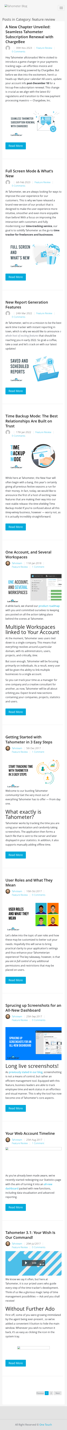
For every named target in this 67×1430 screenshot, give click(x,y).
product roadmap (49, 606)
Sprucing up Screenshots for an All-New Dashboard (33, 1008)
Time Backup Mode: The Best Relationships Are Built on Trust (31, 420)
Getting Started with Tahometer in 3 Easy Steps (28, 739)
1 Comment (38, 566)
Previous (40, 1393)
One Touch (45, 1424)
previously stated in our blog (25, 1072)
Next (58, 1393)
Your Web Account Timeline (30, 1133)
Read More (16, 146)
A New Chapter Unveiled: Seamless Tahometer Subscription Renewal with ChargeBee (29, 34)
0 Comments (18, 51)
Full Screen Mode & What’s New (29, 173)
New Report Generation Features (26, 304)
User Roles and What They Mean (29, 882)
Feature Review (44, 47)
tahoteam (17, 563)
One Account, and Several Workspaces (28, 554)
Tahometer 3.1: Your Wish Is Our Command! (30, 1235)
